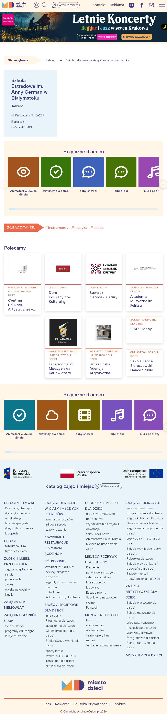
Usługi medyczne (19, 503)
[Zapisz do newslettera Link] (151, 5)
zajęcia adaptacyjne (18, 569)
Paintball (92, 607)
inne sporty (53, 615)
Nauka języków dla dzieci (143, 523)
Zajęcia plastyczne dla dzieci (143, 321)
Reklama (117, 5)
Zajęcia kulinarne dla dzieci (145, 518)
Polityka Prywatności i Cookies (99, 704)
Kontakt (99, 5)
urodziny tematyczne (100, 514)
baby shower (95, 519)
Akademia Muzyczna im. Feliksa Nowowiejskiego (144, 303)
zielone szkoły (14, 626)
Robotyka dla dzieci (140, 558)
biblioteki (92, 620)
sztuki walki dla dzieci (60, 666)
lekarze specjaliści (17, 523)
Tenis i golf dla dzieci (60, 661)
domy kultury (58, 287)
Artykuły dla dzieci (144, 655)
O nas (46, 704)
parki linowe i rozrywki (100, 572)
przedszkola (13, 579)
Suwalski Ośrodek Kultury (104, 294)
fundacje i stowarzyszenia (103, 645)
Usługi (10, 541)
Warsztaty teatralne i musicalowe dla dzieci (22, 291)
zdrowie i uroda (56, 524)
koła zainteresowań (140, 508)
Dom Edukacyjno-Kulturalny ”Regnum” (60, 299)
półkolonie (53, 592)
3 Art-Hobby (141, 329)
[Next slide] (163, 184)
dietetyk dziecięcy (17, 513)
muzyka (80, 227)
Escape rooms (96, 592)
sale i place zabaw (98, 577)
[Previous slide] (3, 184)
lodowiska (93, 587)
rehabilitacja (13, 518)
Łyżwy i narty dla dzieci (61, 656)
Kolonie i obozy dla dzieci (63, 597)
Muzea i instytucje (102, 615)
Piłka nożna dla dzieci (60, 620)
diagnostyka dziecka (19, 528)
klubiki (9, 594)
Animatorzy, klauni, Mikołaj (103, 539)
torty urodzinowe (98, 534)
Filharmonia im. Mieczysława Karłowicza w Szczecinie (61, 371)
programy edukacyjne (20, 631)
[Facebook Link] (141, 5)
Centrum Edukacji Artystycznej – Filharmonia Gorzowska (20, 309)
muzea (90, 640)
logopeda (11, 533)
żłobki (9, 584)
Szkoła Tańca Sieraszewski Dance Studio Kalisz (141, 368)
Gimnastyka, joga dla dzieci (144, 354)
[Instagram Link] (131, 5)
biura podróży (95, 582)
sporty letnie (54, 651)
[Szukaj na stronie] (44, 5)
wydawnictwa (95, 630)
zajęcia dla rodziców (59, 519)
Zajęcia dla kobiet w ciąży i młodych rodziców (62, 508)
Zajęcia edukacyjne (144, 503)
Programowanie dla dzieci (144, 513)
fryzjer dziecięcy (16, 551)
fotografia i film (15, 546)
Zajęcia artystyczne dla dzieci (144, 289)
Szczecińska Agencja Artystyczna (100, 368)
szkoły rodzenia (56, 529)
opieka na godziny (17, 589)
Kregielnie (93, 567)
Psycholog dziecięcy (19, 508)
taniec (98, 227)
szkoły (9, 574)
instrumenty (58, 227)
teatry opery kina (97, 635)
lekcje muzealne (16, 636)
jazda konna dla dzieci (60, 626)
